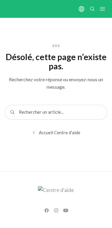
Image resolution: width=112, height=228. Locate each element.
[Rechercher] (92, 9)
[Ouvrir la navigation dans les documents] (102, 9)
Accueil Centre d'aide (59, 132)
